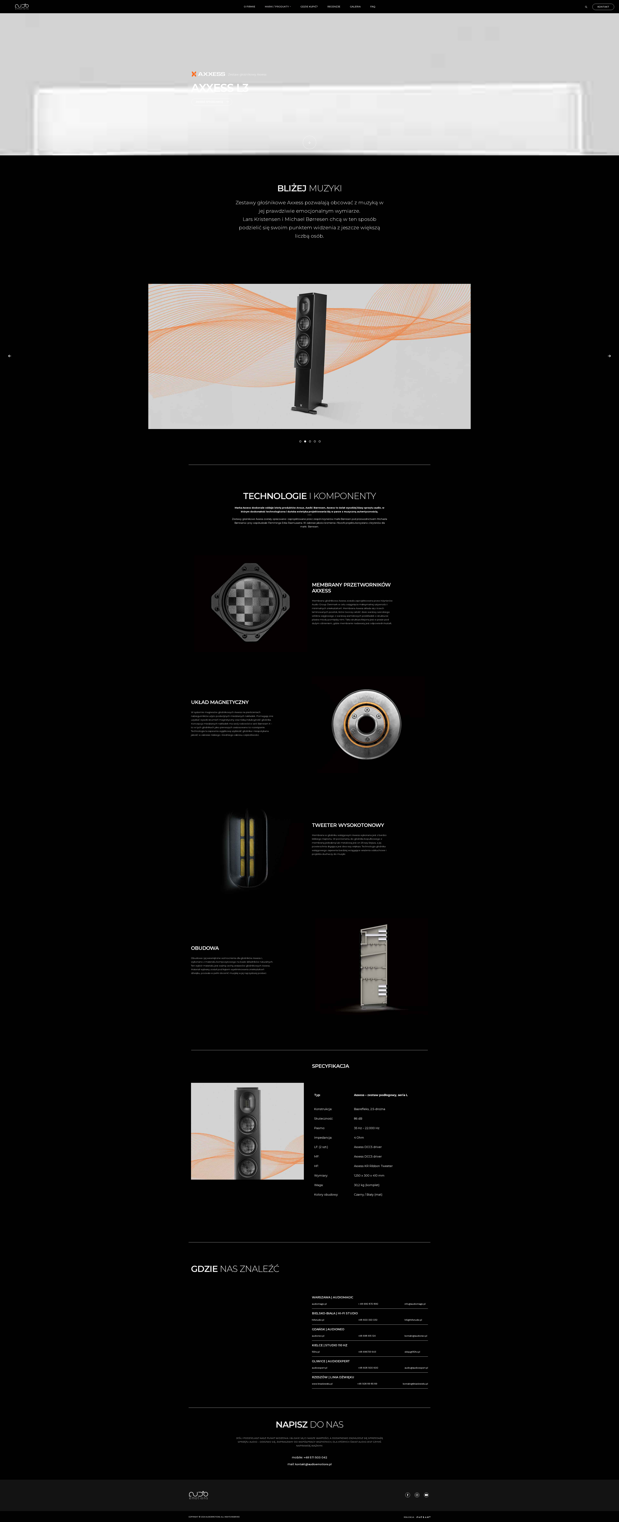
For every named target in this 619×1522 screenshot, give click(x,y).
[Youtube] (425, 1495)
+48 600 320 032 (367, 1319)
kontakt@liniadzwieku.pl (415, 1383)
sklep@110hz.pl (412, 1351)
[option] (309, 356)
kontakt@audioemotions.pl (313, 1464)
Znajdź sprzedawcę (209, 101)
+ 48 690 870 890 (368, 1303)
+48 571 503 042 (315, 1457)
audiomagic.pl (319, 1303)
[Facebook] (407, 1495)
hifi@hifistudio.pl (413, 1319)
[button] (9, 356)
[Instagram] (416, 1495)
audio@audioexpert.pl (416, 1367)
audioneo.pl (318, 1335)
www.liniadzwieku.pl (322, 1383)
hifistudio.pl (318, 1319)
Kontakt (603, 6)
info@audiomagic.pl (415, 1303)
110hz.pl (316, 1351)
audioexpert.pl (319, 1367)
